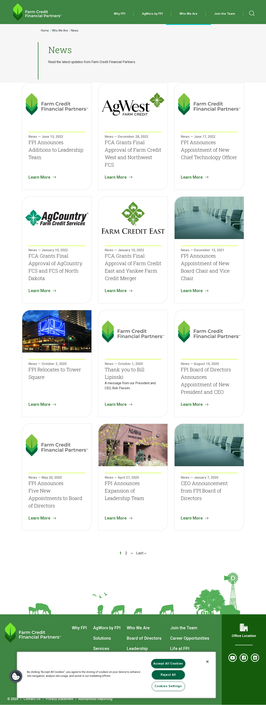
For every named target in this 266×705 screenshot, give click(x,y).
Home (45, 30)
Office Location (244, 636)
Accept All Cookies (168, 663)
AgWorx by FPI (152, 14)
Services (101, 648)
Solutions (102, 638)
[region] (116, 674)
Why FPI (119, 14)
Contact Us (32, 699)
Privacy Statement (59, 699)
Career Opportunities (189, 638)
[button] (16, 676)
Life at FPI (179, 648)
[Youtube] (232, 658)
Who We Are (188, 14)
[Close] (207, 661)
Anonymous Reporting (95, 699)
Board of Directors (144, 638)
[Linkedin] (255, 658)
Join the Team (224, 14)
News (74, 30)
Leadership (137, 648)
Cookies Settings (168, 686)
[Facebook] (244, 658)
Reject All (168, 675)
